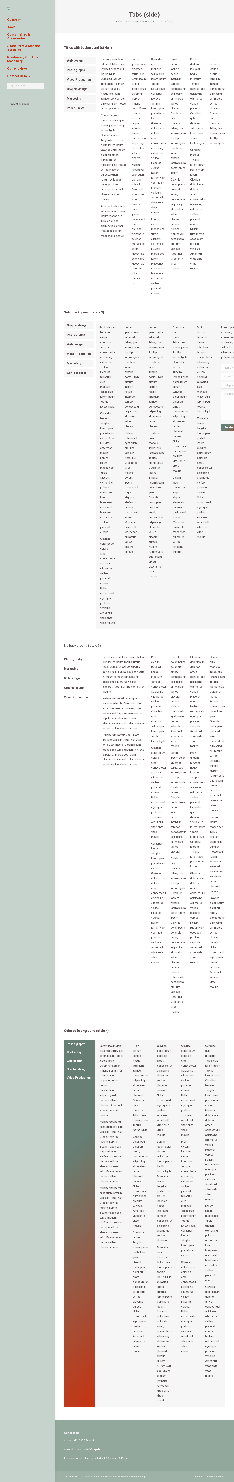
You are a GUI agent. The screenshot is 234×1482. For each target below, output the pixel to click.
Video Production (79, 79)
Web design (75, 60)
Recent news (75, 108)
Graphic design (77, 89)
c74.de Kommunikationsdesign (129, 1476)
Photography (76, 70)
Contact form (76, 373)
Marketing (74, 98)
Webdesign (106, 1476)
